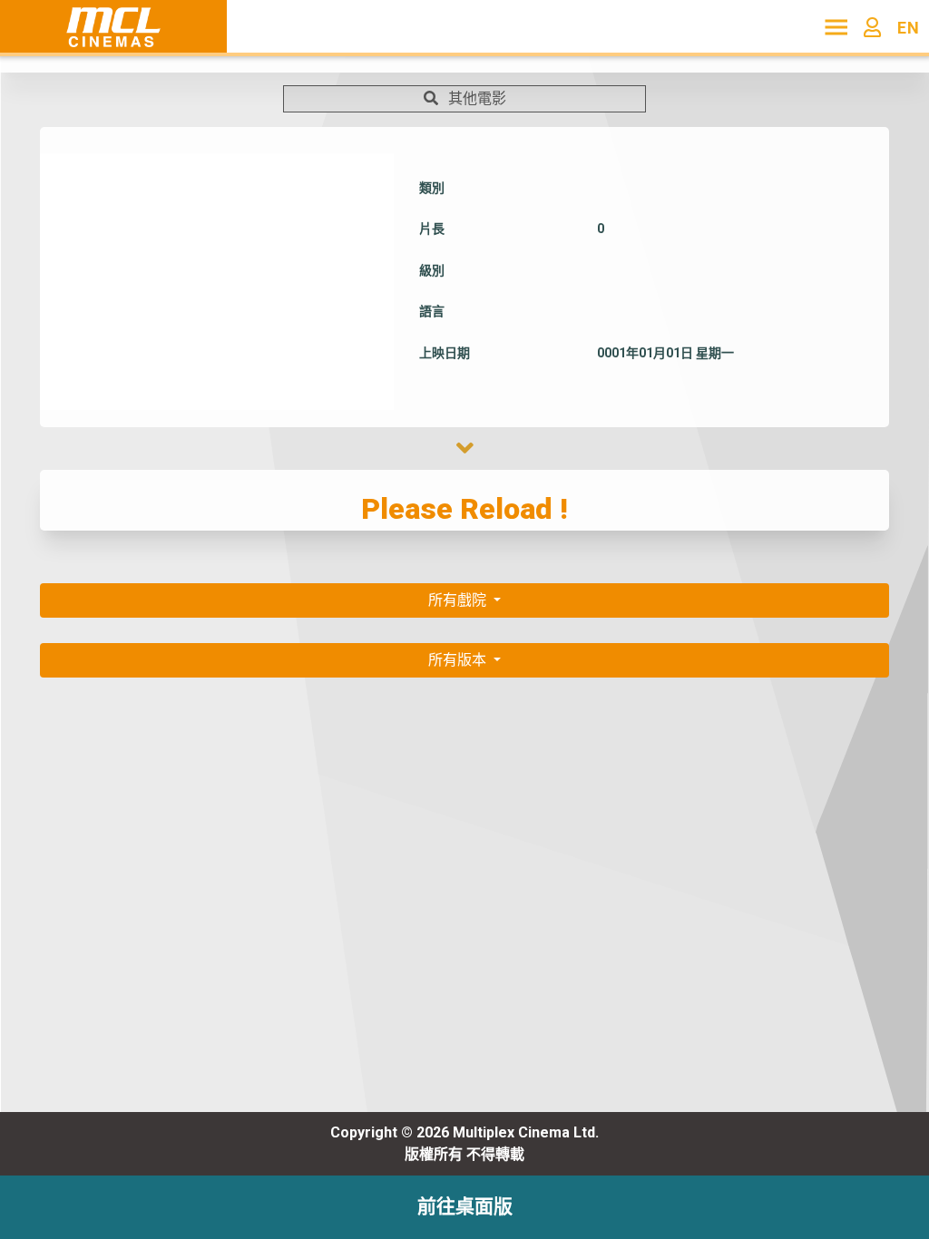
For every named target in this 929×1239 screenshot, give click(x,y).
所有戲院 (459, 600)
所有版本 (459, 659)
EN (908, 27)
